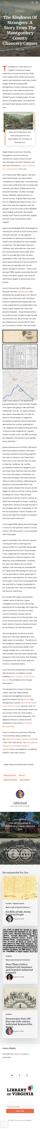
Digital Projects (18, 903)
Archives (20, 11)
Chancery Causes (10, 775)
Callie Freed (20, 802)
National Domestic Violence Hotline (20, 739)
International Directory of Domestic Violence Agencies (19, 746)
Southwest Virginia (10, 780)
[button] (37, 2)
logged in (17, 1054)
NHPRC (27, 699)
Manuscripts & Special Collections (18, 907)
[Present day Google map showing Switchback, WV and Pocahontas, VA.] (20, 385)
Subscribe (20, 1111)
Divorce (22, 775)
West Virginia (24, 780)
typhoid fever (23, 291)
